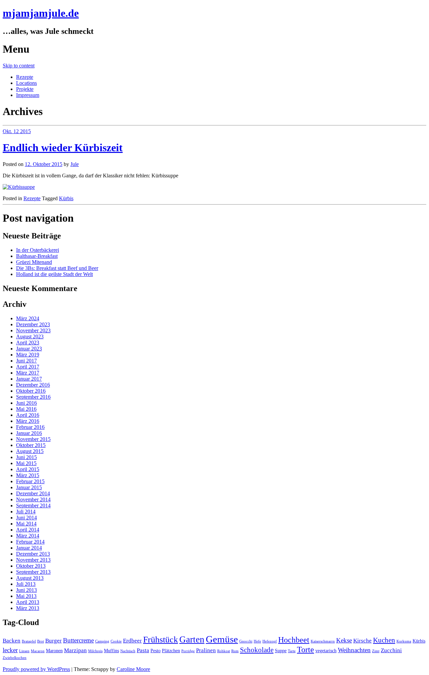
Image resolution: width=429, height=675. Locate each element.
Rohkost (223, 651)
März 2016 (27, 421)
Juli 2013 (26, 584)
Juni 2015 (26, 457)
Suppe (281, 650)
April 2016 (27, 415)
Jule (74, 164)
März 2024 (27, 318)
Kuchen (384, 640)
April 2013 (27, 602)
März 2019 (27, 354)
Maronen (54, 650)
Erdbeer (132, 640)
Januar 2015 (29, 487)
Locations (26, 83)
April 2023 (27, 342)
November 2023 (33, 330)
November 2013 (33, 560)
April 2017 (27, 367)
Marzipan (75, 650)
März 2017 (27, 373)
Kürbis (66, 198)
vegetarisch (325, 650)
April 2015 (27, 469)
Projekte (25, 89)
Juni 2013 (26, 590)
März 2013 (27, 608)
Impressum (27, 95)
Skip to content (19, 65)
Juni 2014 (26, 517)
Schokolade (256, 650)
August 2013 (30, 578)
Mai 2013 (26, 596)
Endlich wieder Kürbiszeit (63, 148)
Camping (102, 641)
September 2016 (33, 397)
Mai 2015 (26, 463)
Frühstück (160, 639)
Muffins (111, 650)
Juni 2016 (26, 403)
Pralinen (206, 650)
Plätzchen (171, 650)
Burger (53, 640)
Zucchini (391, 650)
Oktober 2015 (31, 445)
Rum (235, 651)
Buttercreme (78, 640)
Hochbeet (293, 639)
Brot (40, 641)
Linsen (24, 651)
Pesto (155, 650)
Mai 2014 (26, 523)
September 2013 (33, 572)
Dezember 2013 (33, 554)
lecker (10, 650)
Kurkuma (403, 641)
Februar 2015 (30, 481)
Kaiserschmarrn (323, 641)
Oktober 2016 (31, 391)
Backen (11, 640)
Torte (305, 649)
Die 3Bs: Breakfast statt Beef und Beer (57, 268)
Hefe (257, 641)
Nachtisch (127, 651)
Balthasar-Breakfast (37, 256)
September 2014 (33, 505)
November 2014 (33, 499)
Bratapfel (29, 641)
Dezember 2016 (33, 385)
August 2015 (30, 451)
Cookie (116, 641)
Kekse (344, 640)
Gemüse (222, 639)
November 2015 (33, 439)
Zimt (375, 651)
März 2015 (27, 475)
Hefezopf (269, 641)
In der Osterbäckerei (37, 250)
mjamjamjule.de (41, 13)
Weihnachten (354, 650)
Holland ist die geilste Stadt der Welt (54, 274)
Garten (191, 639)
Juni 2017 (26, 360)
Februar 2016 (30, 427)
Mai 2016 (26, 409)
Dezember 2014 (33, 493)
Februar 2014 (30, 542)
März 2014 (27, 536)
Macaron (38, 651)
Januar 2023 (29, 348)
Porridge (188, 651)
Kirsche (362, 640)
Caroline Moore (133, 669)
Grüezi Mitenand (34, 262)
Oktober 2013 (31, 566)
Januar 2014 (29, 548)
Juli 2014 (26, 511)
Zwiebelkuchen (14, 658)
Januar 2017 (29, 379)
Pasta (143, 650)
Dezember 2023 (33, 324)
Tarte (292, 651)
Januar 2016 (29, 433)
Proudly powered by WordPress (36, 669)
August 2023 (30, 336)
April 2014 (27, 529)
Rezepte (24, 77)
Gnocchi (245, 641)
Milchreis (95, 651)
